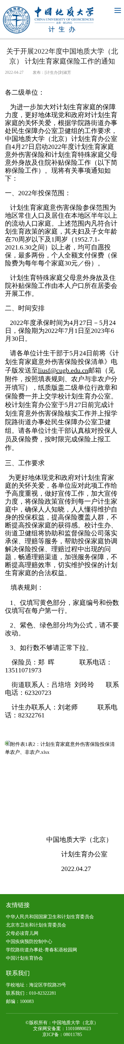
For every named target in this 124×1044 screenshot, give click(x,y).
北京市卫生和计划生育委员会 (36, 925)
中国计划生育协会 (24, 958)
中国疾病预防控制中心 (29, 941)
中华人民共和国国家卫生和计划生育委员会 (50, 916)
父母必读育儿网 (22, 933)
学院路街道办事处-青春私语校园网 (41, 949)
